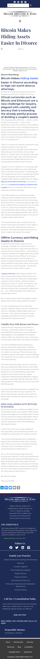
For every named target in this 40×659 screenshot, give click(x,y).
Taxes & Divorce (20, 573)
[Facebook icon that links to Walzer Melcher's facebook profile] (14, 2)
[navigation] (20, 21)
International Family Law (20, 580)
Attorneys (30, 642)
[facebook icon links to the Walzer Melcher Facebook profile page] (11, 547)
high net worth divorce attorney (13, 182)
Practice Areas (18, 642)
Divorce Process (21, 590)
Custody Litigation (20, 567)
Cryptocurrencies (8, 274)
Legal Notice (28, 652)
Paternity (20, 563)
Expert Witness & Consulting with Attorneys (20, 560)
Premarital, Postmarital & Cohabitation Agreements (20, 585)
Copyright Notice (14, 652)
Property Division (20, 577)
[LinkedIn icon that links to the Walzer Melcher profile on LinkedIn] (21, 2)
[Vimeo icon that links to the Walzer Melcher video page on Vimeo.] (25, 2)
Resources (10, 647)
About (8, 642)
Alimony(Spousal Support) (20, 570)
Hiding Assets (29, 78)
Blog (19, 647)
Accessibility (29, 647)
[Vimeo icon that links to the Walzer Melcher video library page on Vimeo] (29, 547)
